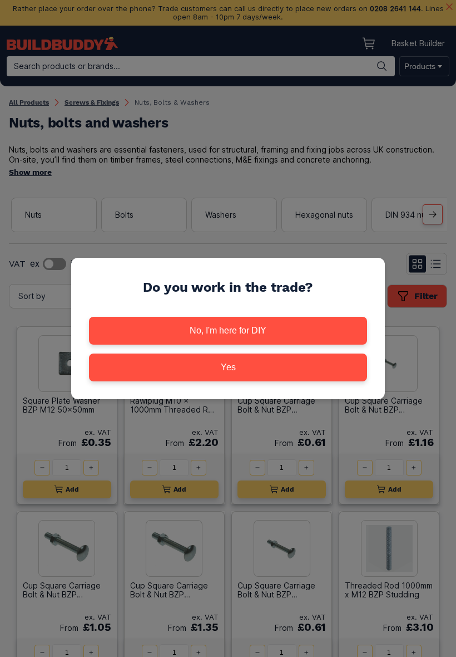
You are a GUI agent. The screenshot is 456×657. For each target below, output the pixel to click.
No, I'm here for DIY (228, 330)
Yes (228, 367)
